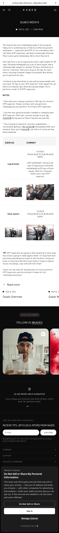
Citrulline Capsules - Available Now (29, 3)
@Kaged (37, 322)
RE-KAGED (28, 126)
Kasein (25, 129)
